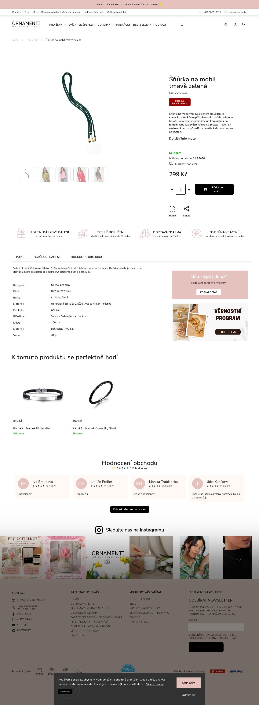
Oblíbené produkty (116, 12)
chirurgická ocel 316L (63, 304)
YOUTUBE (23, 625)
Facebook (24, 614)
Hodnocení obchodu (93, 12)
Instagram (24, 619)
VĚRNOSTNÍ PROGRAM (71, 12)
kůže (80, 304)
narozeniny (79, 316)
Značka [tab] (47, 257)
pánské (55, 310)
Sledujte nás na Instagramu (135, 530)
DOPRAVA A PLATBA (50, 12)
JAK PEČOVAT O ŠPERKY (145, 608)
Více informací (155, 684)
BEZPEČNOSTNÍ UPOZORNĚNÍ (89, 622)
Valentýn (66, 316)
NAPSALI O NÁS (140, 622)
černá (65, 297)
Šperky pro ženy (60, 285)
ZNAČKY (135, 617)
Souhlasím (188, 683)
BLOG (133, 604)
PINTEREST (24, 630)
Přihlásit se (206, 647)
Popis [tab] (20, 257)
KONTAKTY (16, 12)
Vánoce (55, 316)
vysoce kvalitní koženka (97, 304)
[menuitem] (58, 24)
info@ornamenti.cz (31, 600)
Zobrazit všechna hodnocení (129, 509)
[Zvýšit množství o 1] (189, 189)
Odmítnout (188, 695)
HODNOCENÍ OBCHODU (144, 599)
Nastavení (65, 691)
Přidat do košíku (217, 189)
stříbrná (55, 297)
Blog (35, 12)
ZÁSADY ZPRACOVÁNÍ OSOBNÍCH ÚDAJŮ (96, 617)
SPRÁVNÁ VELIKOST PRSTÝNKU (149, 613)
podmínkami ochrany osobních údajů (213, 638)
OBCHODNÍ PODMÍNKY (85, 613)
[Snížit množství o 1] (171, 189)
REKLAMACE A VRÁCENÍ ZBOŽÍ (90, 608)
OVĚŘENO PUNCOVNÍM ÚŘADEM (91, 626)
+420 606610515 (27, 606)
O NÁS (27, 12)
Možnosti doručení (186, 164)
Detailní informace (182, 138)
